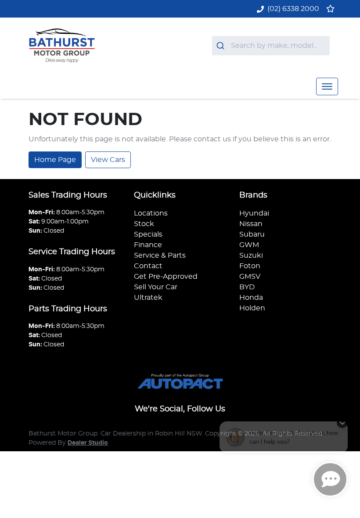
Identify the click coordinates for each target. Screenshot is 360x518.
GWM (249, 244)
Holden (252, 308)
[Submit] (221, 45)
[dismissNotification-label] (342, 416)
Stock (144, 223)
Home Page (55, 159)
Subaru (252, 234)
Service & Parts (160, 255)
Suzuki (251, 255)
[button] (327, 86)
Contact (148, 266)
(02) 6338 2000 (293, 8)
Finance (148, 244)
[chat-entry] (330, 479)
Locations (151, 213)
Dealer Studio (88, 443)
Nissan (251, 223)
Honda (251, 297)
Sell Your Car (155, 287)
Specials (148, 234)
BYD (247, 287)
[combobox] (271, 45)
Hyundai (254, 213)
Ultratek (148, 297)
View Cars (108, 159)
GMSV (249, 276)
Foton (249, 266)
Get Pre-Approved (166, 276)
